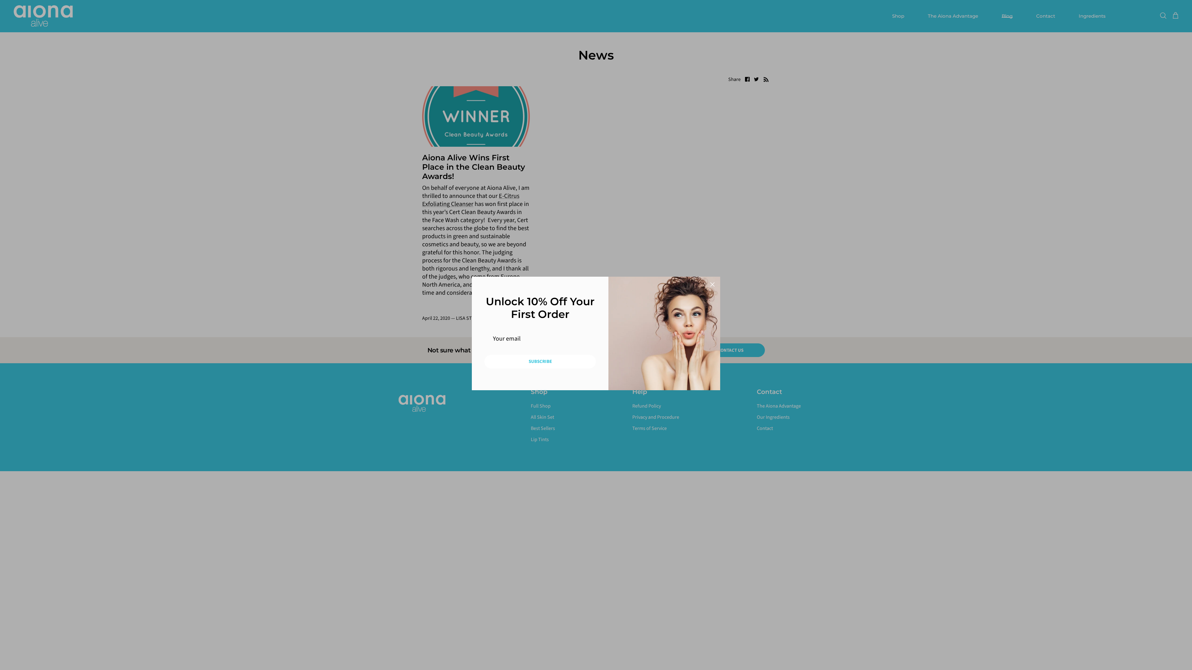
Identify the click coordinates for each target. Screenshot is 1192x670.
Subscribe (540, 361)
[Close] (712, 284)
